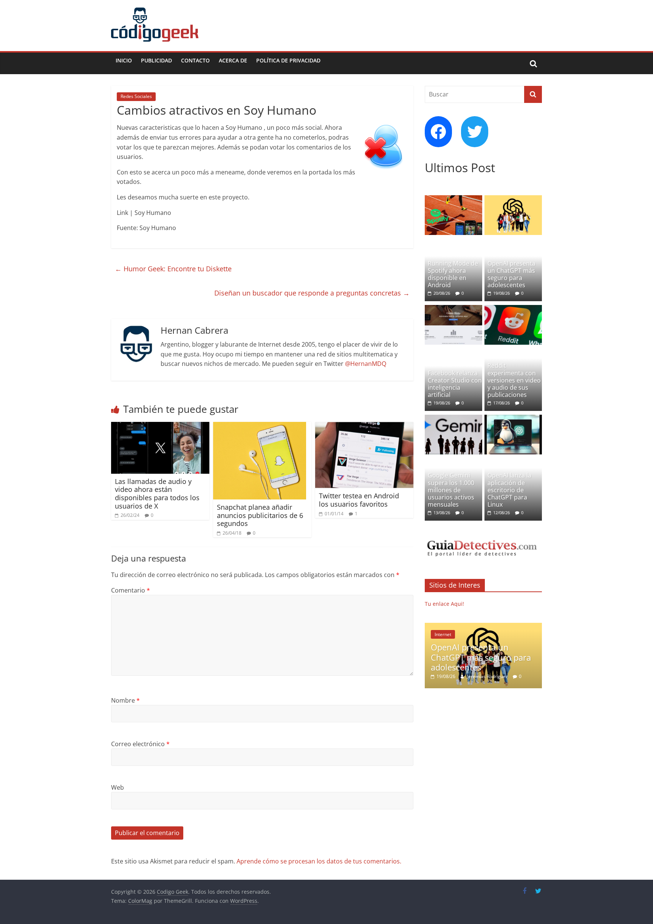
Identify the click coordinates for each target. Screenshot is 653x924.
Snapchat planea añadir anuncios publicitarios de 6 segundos (260, 515)
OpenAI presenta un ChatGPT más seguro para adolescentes (511, 274)
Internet (443, 634)
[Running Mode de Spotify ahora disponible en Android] (453, 199)
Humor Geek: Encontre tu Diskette (173, 268)
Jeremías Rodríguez (488, 676)
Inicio (124, 60)
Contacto (195, 60)
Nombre (125, 700)
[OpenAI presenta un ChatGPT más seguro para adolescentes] (513, 199)
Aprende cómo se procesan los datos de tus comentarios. (319, 861)
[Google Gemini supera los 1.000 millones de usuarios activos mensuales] (453, 418)
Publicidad (156, 60)
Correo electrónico (140, 744)
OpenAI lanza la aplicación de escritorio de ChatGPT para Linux (509, 490)
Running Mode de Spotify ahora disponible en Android (453, 274)
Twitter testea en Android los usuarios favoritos (359, 500)
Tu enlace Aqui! (444, 603)
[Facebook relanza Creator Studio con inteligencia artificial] (453, 309)
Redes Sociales (136, 96)
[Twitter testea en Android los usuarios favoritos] (364, 426)
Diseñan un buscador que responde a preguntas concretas (312, 292)
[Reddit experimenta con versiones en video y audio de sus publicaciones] (513, 309)
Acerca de (233, 60)
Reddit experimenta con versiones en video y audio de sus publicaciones (514, 380)
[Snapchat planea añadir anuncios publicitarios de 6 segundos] (259, 426)
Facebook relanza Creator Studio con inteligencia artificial (455, 384)
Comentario (130, 590)
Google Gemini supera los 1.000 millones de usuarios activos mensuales (451, 490)
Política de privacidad (288, 60)
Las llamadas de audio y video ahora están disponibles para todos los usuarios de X (157, 493)
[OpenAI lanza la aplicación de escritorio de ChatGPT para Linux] (513, 418)
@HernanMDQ (365, 363)
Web (117, 787)
